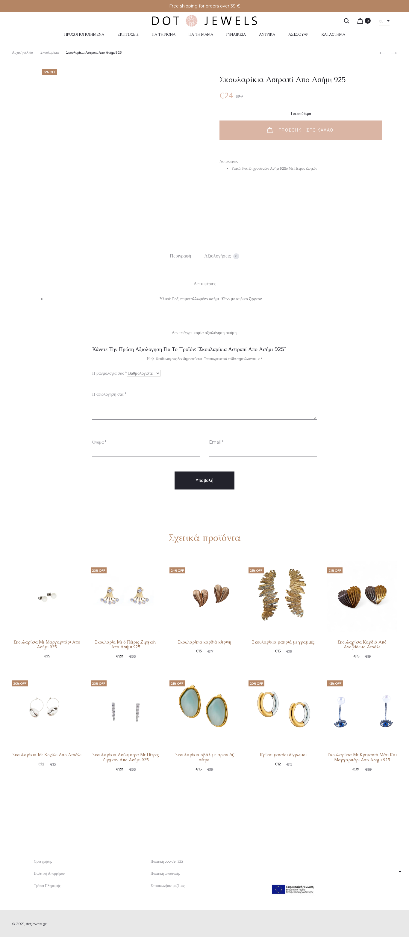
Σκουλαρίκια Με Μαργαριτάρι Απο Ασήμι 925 (46, 644)
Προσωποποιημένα (84, 34)
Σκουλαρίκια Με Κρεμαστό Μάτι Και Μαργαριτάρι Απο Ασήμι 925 (362, 757)
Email (216, 442)
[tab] (180, 255)
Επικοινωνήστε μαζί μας (168, 885)
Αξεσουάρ (298, 34)
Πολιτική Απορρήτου (49, 873)
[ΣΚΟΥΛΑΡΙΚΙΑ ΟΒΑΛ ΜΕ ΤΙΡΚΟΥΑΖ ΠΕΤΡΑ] (391, 52)
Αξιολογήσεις (220, 256)
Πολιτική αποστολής (165, 873)
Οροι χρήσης (43, 861)
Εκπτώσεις (128, 34)
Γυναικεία (236, 34)
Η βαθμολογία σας (109, 373)
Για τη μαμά (201, 34)
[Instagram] (395, 924)
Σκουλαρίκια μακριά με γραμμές (283, 642)
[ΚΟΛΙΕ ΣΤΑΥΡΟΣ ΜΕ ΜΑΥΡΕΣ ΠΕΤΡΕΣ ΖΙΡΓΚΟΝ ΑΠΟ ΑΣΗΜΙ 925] (382, 52)
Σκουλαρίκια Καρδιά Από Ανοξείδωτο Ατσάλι (362, 644)
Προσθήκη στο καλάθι (306, 130)
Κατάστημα (333, 34)
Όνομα (99, 442)
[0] (360, 20)
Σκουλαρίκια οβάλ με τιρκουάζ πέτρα (204, 757)
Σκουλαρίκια (49, 52)
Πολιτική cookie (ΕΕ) (167, 861)
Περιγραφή (180, 256)
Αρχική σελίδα (22, 52)
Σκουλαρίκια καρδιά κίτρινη (204, 642)
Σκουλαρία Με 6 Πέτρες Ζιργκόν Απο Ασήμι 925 (125, 644)
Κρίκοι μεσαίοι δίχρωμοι (283, 754)
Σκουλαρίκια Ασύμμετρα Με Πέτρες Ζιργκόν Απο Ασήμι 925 (125, 757)
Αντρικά (267, 34)
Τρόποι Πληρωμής (47, 885)
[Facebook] (382, 924)
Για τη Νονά (163, 34)
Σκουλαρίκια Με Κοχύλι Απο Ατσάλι (46, 754)
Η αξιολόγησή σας (109, 394)
